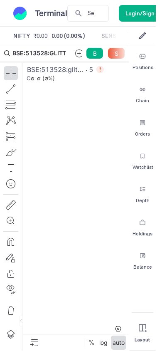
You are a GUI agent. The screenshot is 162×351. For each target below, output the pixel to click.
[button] (64, 198)
